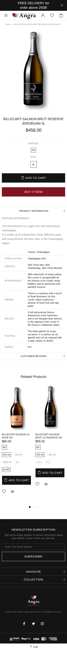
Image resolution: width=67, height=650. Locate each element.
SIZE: (33, 156)
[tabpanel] (17, 445)
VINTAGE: (33, 143)
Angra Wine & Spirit (24, 15)
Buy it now (34, 191)
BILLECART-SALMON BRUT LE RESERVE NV (48, 436)
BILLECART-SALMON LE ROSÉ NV (16, 436)
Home (8, 24)
